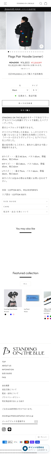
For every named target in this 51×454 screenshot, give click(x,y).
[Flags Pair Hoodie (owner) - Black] (5, 263)
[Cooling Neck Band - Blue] (11, 314)
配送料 (14, 65)
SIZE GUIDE (10, 201)
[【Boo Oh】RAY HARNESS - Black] (45, 318)
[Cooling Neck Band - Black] (5, 314)
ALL (26, 284)
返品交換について (9, 389)
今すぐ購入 (25, 110)
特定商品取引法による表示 (13, 401)
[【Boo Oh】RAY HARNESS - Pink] (45, 316)
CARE (6, 207)
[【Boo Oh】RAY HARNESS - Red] (48, 318)
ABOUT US (6, 366)
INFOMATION (8, 369)
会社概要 (5, 385)
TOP (4, 362)
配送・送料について (10, 393)
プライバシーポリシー (11, 397)
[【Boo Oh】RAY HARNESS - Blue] (48, 316)
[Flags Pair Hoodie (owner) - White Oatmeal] (8, 263)
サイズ (35, 85)
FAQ (4, 377)
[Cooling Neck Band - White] (8, 314)
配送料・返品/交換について (16, 212)
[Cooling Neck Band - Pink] (13, 314)
